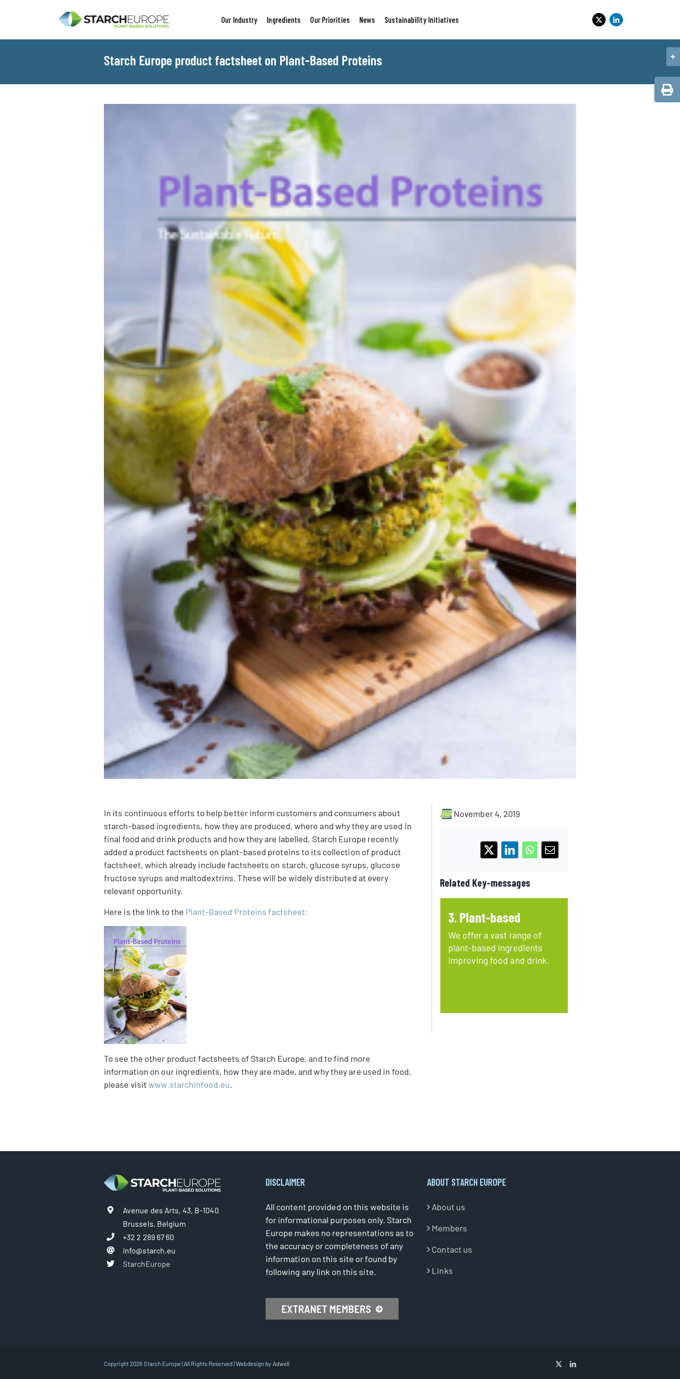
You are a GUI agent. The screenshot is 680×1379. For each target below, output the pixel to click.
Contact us (452, 1249)
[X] (489, 849)
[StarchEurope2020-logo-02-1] (113, 15)
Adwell (281, 1363)
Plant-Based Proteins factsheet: (246, 911)
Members (449, 1228)
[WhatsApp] (530, 849)
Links (442, 1270)
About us (448, 1207)
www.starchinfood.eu (189, 1084)
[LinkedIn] (509, 849)
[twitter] (599, 19)
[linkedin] (616, 19)
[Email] (550, 849)
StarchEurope (146, 1263)
